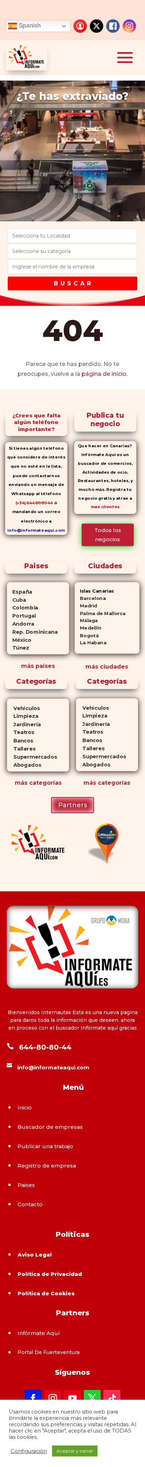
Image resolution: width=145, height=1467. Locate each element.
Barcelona (90, 598)
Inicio (25, 1107)
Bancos (20, 741)
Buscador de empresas (50, 1127)
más (21, 782)
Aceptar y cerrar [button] (74, 1451)
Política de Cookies (46, 1293)
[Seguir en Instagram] (52, 1398)
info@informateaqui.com (36, 529)
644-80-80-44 (45, 1047)
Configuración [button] (29, 1451)
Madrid (86, 606)
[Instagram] (129, 26)
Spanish (29, 26)
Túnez (18, 648)
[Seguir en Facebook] (33, 1398)
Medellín (88, 628)
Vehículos (23, 708)
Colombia (22, 608)
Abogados (24, 765)
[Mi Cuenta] (80, 26)
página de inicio (104, 374)
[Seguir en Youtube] (72, 1398)
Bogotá (87, 635)
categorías (44, 782)
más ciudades (107, 666)
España (19, 591)
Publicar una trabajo (45, 1146)
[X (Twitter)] (96, 26)
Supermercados (32, 757)
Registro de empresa (47, 1165)
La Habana (90, 643)
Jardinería (24, 725)
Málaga (86, 621)
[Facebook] (113, 26)
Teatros (20, 733)
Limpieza (22, 716)
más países (38, 666)
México (19, 640)
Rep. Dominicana (32, 631)
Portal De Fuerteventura (49, 1352)
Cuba (16, 599)
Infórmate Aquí (39, 1333)
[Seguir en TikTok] (111, 1398)
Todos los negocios (107, 535)
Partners (72, 805)
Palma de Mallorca (100, 613)
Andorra (20, 623)
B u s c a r (72, 283)
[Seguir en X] (92, 1398)
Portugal (21, 616)
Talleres (21, 749)
